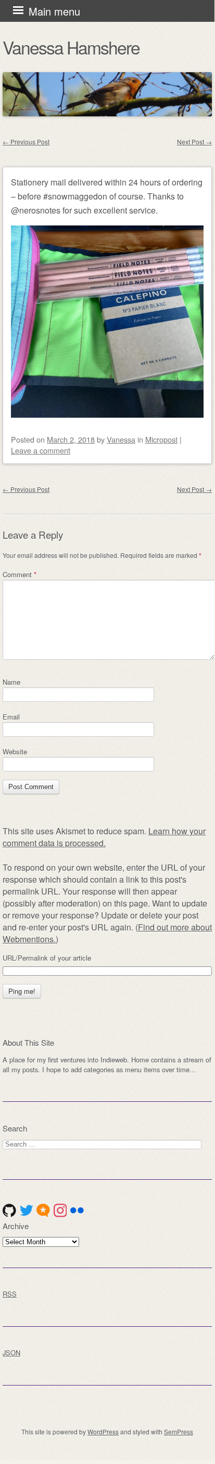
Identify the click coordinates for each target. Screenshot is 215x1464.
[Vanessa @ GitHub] (9, 1210)
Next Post (194, 141)
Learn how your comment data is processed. (104, 837)
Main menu (54, 11)
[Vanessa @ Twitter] (26, 1210)
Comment (19, 574)
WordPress (103, 1431)
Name (11, 682)
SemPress (178, 1431)
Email (11, 717)
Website (15, 751)
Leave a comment (40, 450)
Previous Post (26, 141)
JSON (11, 1352)
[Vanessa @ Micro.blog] (43, 1210)
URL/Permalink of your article (47, 958)
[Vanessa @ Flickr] (77, 1210)
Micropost (161, 439)
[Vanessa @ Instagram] (60, 1210)
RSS (10, 1294)
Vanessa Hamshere (71, 47)
